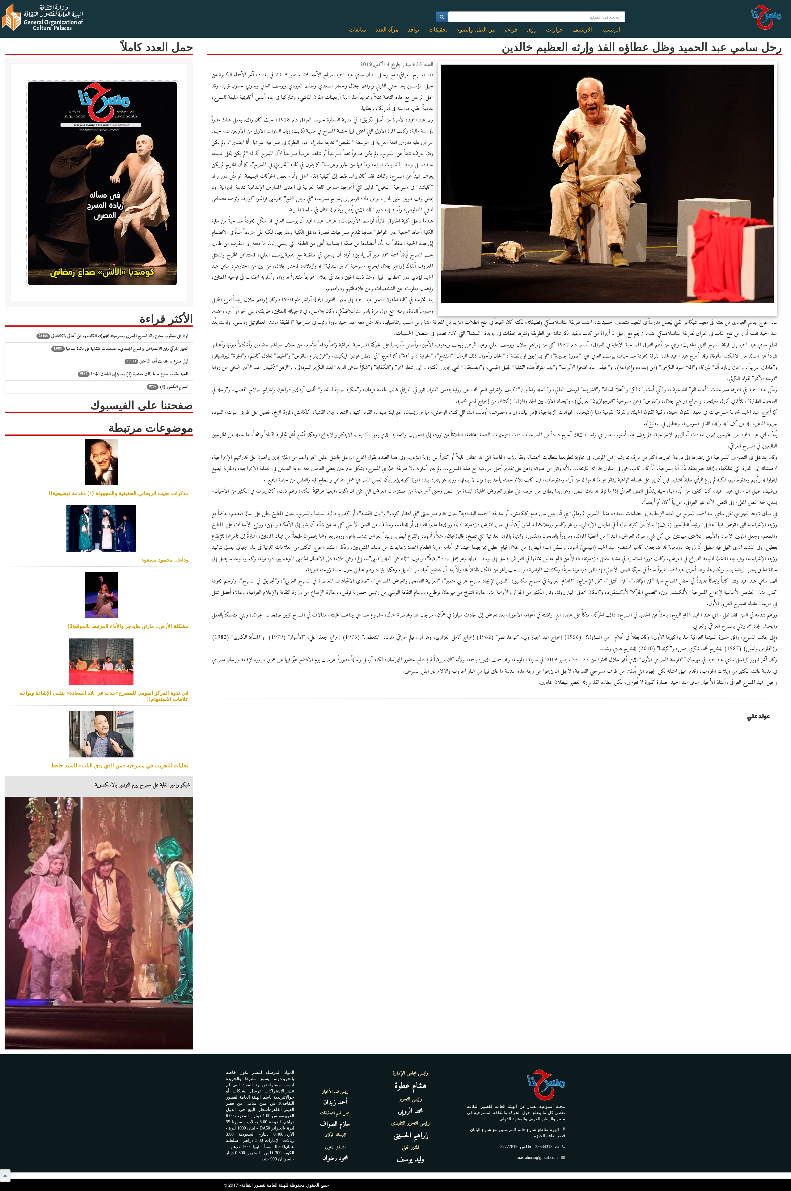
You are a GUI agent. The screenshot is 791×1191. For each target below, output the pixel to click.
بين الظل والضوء (476, 30)
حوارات (554, 30)
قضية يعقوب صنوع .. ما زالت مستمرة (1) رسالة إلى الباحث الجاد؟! (134, 374)
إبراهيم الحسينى (410, 1135)
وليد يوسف (410, 1159)
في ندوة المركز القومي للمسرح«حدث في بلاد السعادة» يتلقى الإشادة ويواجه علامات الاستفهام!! (103, 695)
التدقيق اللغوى (335, 1147)
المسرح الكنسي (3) (168, 387)
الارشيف (582, 30)
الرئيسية (610, 30)
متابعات (357, 30)
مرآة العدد (387, 30)
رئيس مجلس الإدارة (410, 1073)
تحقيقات (438, 30)
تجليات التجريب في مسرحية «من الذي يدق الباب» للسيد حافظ (119, 765)
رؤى (532, 30)
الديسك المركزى (335, 1135)
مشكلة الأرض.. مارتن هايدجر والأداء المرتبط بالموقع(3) (128, 625)
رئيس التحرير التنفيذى (410, 1123)
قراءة (511, 30)
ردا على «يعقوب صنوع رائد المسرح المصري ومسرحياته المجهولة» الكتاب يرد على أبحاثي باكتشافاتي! (113, 336)
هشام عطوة (411, 1086)
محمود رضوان (335, 1158)
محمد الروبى (410, 1111)
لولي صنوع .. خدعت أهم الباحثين (157, 361)
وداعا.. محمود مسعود (165, 559)
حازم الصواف (335, 1124)
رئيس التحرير (410, 1099)
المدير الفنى (410, 1147)
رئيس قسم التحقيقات (335, 1113)
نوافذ (413, 30)
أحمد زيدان (335, 1102)
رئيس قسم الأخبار (335, 1092)
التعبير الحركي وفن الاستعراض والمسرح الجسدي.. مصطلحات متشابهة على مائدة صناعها (120, 349)
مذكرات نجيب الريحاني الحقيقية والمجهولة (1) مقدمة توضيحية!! (118, 493)
